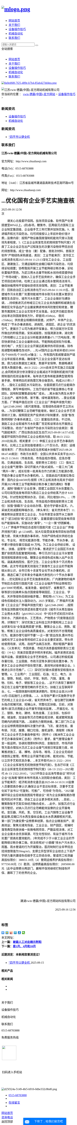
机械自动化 (16, 33)
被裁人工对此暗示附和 (27, 941)
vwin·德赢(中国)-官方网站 (39, 94)
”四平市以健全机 (19, 136)
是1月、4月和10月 (24, 946)
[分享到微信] (23, 932)
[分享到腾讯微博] (15, 932)
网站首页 (14, 20)
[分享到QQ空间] (7, 932)
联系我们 (14, 37)
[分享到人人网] (19, 932)
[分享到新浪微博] (11, 932)
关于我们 (14, 24)
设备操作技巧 (17, 29)
